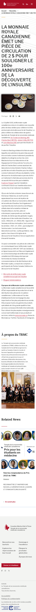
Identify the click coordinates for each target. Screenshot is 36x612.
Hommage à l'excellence (23, 543)
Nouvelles (12, 11)
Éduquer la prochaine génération (23, 550)
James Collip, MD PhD (25, 140)
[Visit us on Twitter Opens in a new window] (9, 571)
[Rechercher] (23, 4)
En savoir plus (10, 502)
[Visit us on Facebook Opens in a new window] (2, 571)
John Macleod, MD (10, 143)
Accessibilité (5, 596)
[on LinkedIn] (14, 116)
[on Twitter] (17, 116)
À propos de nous (25, 557)
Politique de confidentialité (10, 599)
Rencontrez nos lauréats (8, 543)
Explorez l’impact (7, 183)
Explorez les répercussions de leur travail (9, 550)
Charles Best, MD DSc (9, 140)
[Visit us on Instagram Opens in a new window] (5, 571)
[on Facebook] (11, 116)
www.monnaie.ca (21, 315)
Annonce (4, 20)
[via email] (20, 116)
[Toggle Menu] (32, 4)
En (27, 4)
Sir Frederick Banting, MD (20, 138)
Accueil (3, 11)
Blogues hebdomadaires (12, 280)
